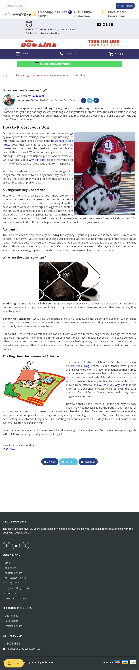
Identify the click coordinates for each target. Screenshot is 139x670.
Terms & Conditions (14, 598)
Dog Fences (9, 567)
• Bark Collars (10, 620)
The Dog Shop (11, 583)
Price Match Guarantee (117, 14)
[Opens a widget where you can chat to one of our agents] (14, 663)
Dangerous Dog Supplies (17, 588)
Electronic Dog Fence (84, 366)
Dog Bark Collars (12, 573)
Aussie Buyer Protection (83, 14)
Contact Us (71, 53)
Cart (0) (119, 53)
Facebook (89, 461)
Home (6, 75)
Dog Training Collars (14, 578)
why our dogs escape (42, 159)
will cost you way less (112, 385)
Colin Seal (37, 96)
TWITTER (69, 462)
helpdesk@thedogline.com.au (23, 648)
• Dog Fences (10, 615)
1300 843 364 (13, 643)
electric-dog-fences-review (30, 75)
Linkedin (51, 461)
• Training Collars (12, 626)
